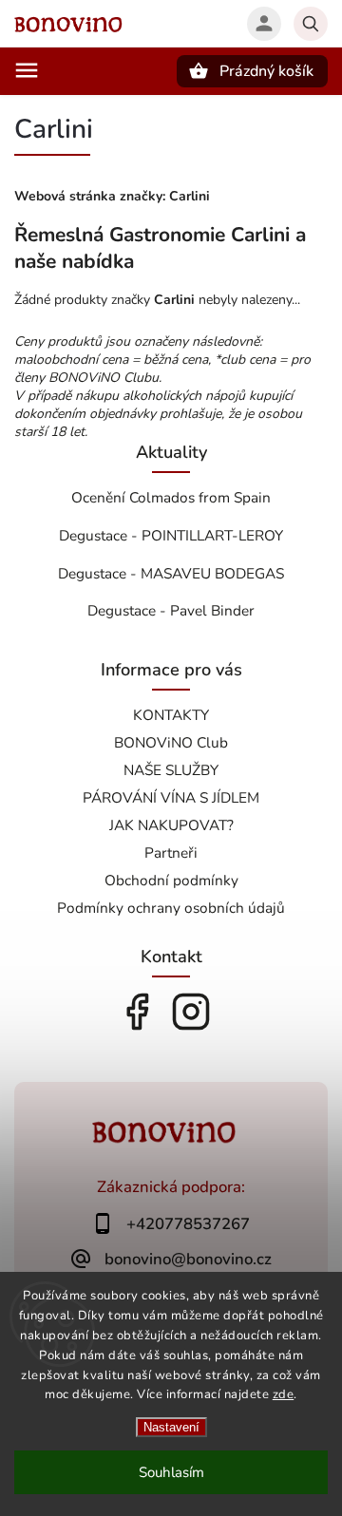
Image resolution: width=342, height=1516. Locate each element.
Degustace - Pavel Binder (171, 610)
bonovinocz (191, 1012)
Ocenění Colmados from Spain (171, 497)
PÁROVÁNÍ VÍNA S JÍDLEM (171, 797)
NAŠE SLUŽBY (171, 770)
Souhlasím (171, 1472)
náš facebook (137, 1012)
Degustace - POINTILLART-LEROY (171, 535)
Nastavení (171, 1427)
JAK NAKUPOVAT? (171, 825)
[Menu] (26, 70)
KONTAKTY (171, 715)
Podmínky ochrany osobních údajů (171, 908)
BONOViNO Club (171, 742)
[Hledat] (311, 24)
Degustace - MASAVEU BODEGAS (171, 573)
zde (283, 1394)
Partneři (171, 852)
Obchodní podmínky (171, 880)
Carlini (189, 196)
